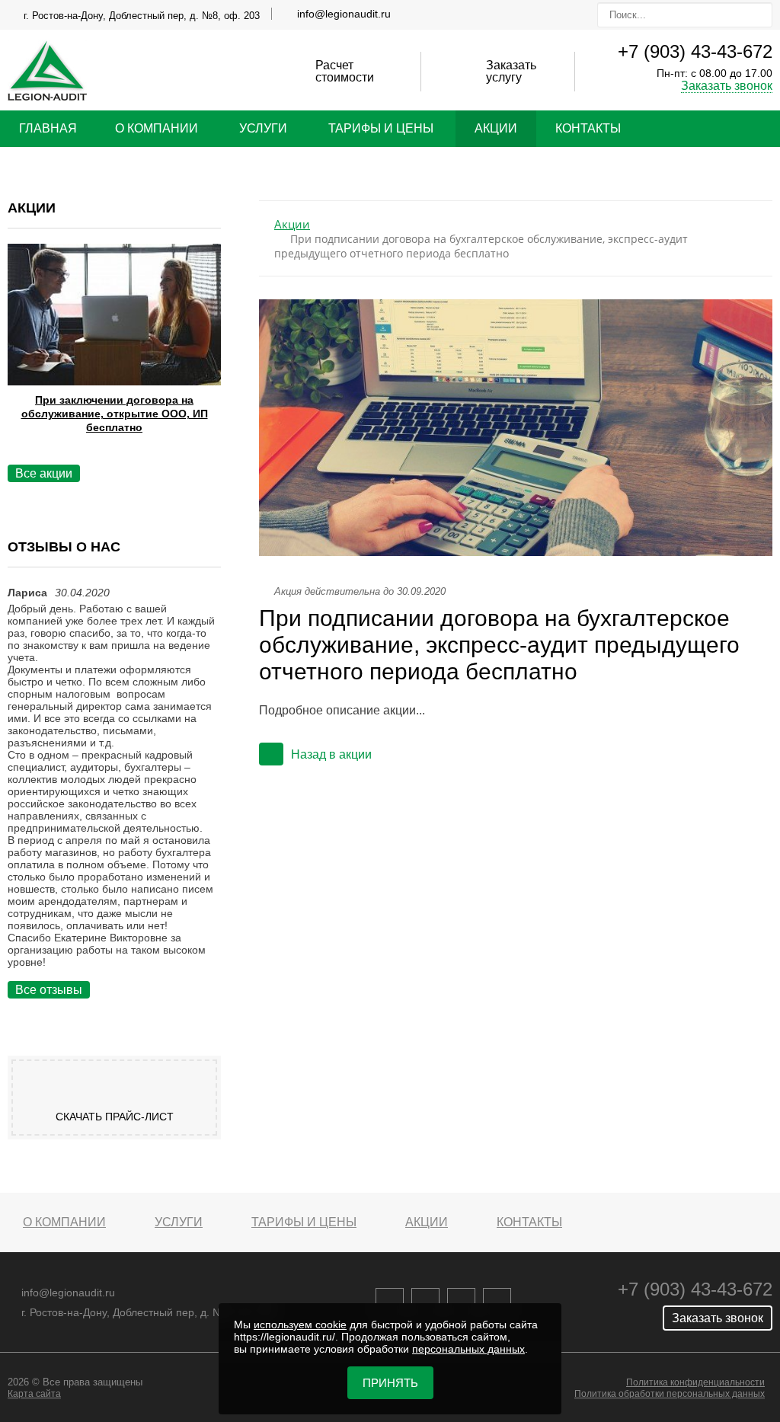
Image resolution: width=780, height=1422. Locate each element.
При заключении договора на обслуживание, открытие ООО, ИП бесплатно (114, 413)
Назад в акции (331, 754)
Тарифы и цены (380, 128)
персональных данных (468, 1349)
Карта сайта (34, 1393)
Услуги (263, 128)
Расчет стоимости (344, 71)
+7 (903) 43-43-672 (695, 51)
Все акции (43, 473)
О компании (156, 128)
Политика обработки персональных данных (669, 1393)
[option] (114, 358)
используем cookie (300, 1324)
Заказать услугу (511, 71)
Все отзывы (48, 989)
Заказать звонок (726, 85)
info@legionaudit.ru (344, 14)
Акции (496, 128)
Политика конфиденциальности (695, 1382)
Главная (48, 128)
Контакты (588, 128)
